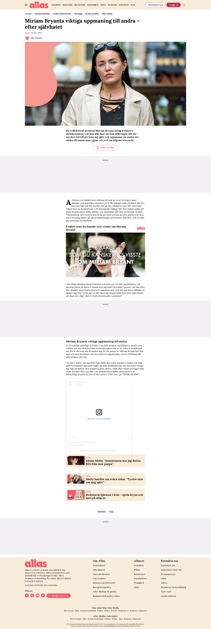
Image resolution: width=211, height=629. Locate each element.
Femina (100, 611)
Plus (133, 5)
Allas (163, 578)
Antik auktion (168, 596)
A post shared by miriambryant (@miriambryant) (99, 451)
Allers (164, 582)
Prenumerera (155, 4)
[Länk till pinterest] (43, 595)
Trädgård (67, 5)
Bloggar (112, 5)
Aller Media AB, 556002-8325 (93, 626)
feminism (102, 511)
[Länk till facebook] (27, 595)
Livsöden (56, 5)
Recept (114, 611)
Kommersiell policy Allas (106, 596)
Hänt (77, 611)
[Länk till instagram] (32, 595)
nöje (27, 33)
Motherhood (123, 611)
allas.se (141, 624)
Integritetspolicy (102, 587)
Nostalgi (78, 14)
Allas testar (107, 14)
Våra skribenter (101, 574)
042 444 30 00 (97, 624)
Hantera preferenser (104, 582)
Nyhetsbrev (99, 565)
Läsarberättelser (42, 14)
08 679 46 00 (135, 626)
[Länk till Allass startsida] (39, 4)
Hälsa (137, 569)
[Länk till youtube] (38, 595)
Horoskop (124, 5)
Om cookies (99, 578)
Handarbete (93, 5)
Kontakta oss (168, 565)
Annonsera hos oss (171, 569)
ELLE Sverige (75, 619)
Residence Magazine (138, 611)
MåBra (107, 611)
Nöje (136, 587)
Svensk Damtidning (88, 611)
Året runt (166, 591)
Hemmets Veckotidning (173, 587)
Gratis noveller (92, 14)
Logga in (173, 4)
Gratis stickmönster (62, 14)
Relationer (79, 5)
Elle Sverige (69, 611)
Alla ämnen (99, 569)
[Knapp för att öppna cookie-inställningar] (184, 5)
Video (103, 5)
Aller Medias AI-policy (105, 591)
